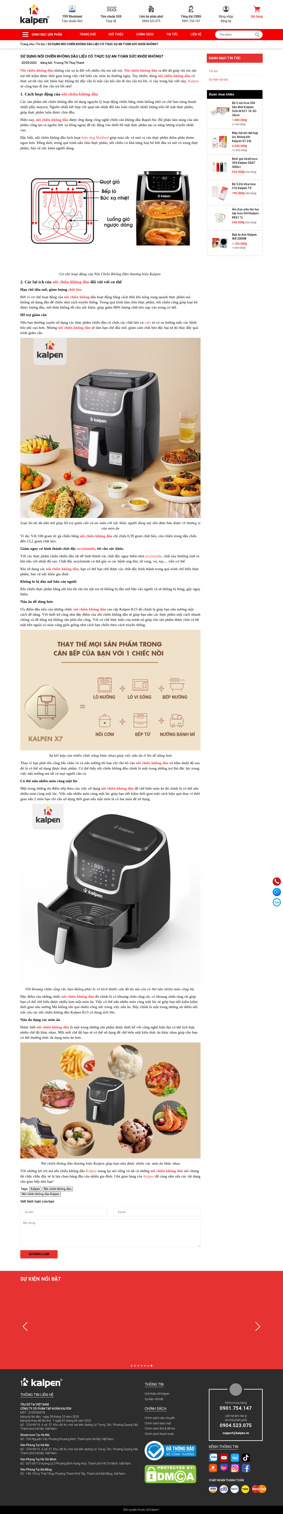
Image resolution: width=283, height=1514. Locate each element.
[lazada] (224, 1467)
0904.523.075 (151, 18)
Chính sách (145, 34)
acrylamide (86, 548)
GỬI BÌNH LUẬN (39, 1254)
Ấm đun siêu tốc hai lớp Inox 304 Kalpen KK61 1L (245, 213)
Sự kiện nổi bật (218, 79)
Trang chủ (88, 34)
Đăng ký (226, 21)
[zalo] (213, 1457)
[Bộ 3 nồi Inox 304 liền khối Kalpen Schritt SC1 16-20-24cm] (219, 111)
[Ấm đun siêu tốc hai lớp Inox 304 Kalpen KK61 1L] (219, 217)
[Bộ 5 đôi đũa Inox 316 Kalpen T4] (219, 192)
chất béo (75, 289)
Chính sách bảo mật (158, 1423)
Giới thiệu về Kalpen (157, 1393)
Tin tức (172, 34)
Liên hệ (196, 34)
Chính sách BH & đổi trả (160, 1428)
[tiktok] (246, 1457)
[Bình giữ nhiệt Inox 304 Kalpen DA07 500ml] (219, 167)
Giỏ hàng (257, 16)
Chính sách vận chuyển (160, 1418)
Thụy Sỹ (111, 18)
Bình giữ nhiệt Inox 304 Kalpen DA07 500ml (245, 163)
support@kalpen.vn (236, 1433)
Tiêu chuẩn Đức (72, 18)
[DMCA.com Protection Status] (173, 1474)
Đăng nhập (226, 16)
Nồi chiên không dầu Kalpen (40, 1194)
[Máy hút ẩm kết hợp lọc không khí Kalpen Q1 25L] (219, 141)
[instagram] (235, 1467)
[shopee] (213, 1467)
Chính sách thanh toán (159, 1434)
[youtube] (224, 1457)
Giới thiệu (116, 34)
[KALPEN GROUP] (35, 14)
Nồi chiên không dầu (57, 1189)
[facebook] (246, 1467)
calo (148, 322)
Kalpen (193, 81)
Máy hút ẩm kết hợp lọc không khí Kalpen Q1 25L (245, 137)
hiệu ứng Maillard (95, 137)
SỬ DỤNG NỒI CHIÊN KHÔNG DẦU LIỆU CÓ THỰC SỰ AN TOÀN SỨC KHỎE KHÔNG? (91, 56)
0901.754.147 (191, 18)
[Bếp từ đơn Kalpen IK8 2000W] (219, 242)
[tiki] (235, 1457)
